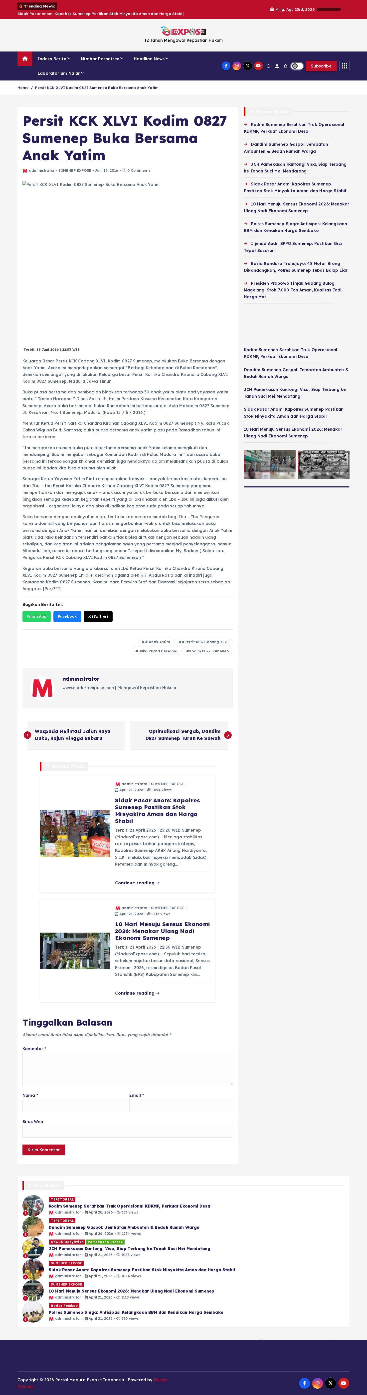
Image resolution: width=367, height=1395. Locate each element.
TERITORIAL (62, 1199)
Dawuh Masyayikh (67, 1242)
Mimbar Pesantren (100, 58)
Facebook (67, 616)
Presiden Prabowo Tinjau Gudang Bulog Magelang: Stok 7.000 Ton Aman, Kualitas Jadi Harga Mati (293, 290)
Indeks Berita (52, 58)
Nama (30, 1095)
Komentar (34, 1048)
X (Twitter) (98, 616)
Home (23, 87)
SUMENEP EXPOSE (74, 170)
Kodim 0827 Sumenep (209, 651)
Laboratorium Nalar (59, 73)
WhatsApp (36, 616)
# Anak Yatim (157, 642)
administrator (42, 170)
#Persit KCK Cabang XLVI (205, 642)
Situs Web (32, 1121)
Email (136, 1095)
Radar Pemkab (64, 1306)
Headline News (149, 58)
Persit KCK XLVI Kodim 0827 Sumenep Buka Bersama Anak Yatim (97, 87)
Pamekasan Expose (105, 1242)
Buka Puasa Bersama (158, 651)
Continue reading (135, 882)
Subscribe (321, 65)
